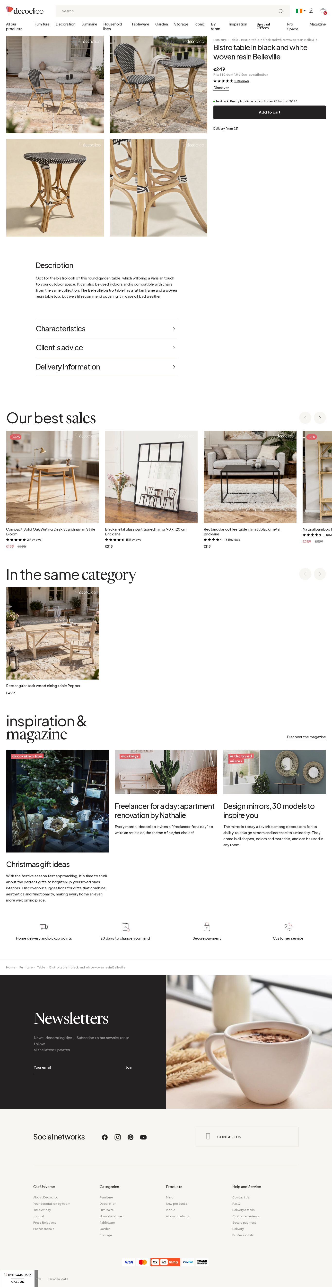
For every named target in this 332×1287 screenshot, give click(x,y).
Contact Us (240, 1197)
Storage (181, 24)
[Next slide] (320, 418)
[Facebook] (105, 1139)
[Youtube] (143, 1139)
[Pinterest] (130, 1139)
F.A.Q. (236, 1203)
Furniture (42, 24)
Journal (38, 1216)
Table (234, 40)
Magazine (318, 24)
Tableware (140, 24)
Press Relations (45, 1222)
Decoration (65, 24)
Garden (161, 24)
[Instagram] (117, 1139)
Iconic (199, 24)
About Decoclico (46, 1197)
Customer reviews (245, 1216)
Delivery (238, 1229)
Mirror (170, 1197)
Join (129, 1067)
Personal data (58, 1279)
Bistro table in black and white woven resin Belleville (279, 40)
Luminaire (89, 24)
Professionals (43, 1229)
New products (176, 1203)
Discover (221, 87)
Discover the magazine (306, 736)
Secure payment (244, 1222)
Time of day (42, 1210)
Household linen (112, 26)
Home (10, 967)
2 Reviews (241, 81)
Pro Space (292, 26)
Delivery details (243, 1210)
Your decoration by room (51, 1203)
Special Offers (263, 26)
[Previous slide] (305, 418)
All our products (14, 26)
